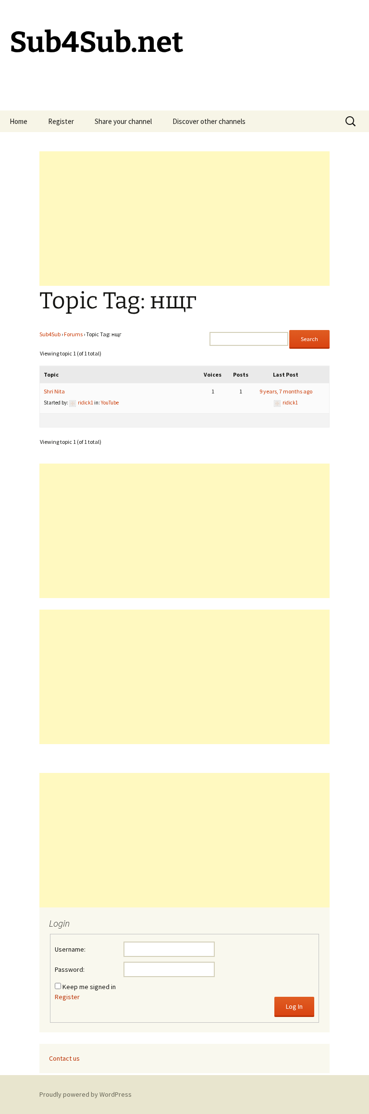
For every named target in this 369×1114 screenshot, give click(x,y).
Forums (73, 334)
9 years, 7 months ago (285, 391)
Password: (70, 969)
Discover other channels (209, 121)
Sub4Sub (50, 334)
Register (61, 121)
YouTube (110, 402)
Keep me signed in (89, 986)
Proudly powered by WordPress (85, 1094)
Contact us (64, 1058)
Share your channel (123, 121)
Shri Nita (54, 391)
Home (18, 121)
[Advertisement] (184, 218)
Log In (294, 1006)
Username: (70, 949)
